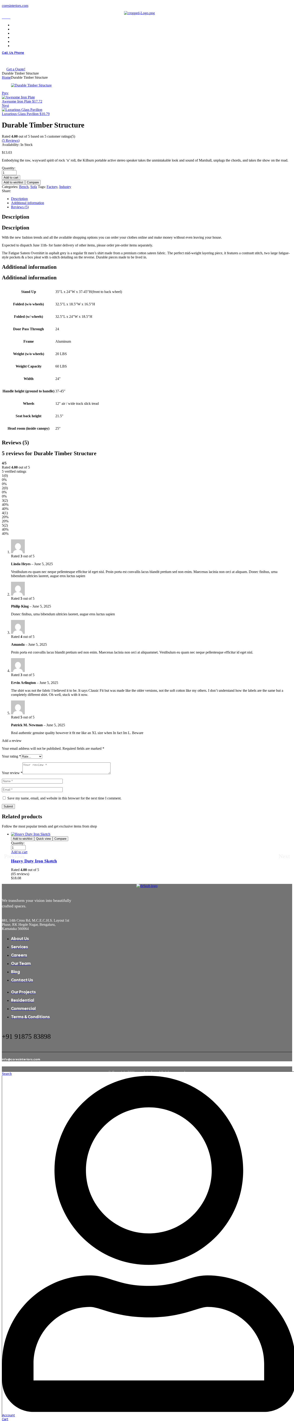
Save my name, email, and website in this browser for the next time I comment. (64, 798)
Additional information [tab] (29, 267)
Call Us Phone (13, 53)
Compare (33, 182)
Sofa (33, 187)
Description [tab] (15, 217)
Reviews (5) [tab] (15, 443)
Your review (12, 773)
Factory (52, 187)
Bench (23, 187)
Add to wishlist (13, 182)
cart (5, 1419)
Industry (65, 187)
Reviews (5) (20, 207)
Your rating (11, 756)
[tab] (151, 199)
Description (19, 199)
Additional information (27, 203)
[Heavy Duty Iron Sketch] (30, 834)
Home (6, 77)
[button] (19, 852)
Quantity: (8, 168)
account (8, 1415)
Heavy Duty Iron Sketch (34, 861)
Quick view (43, 838)
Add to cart (11, 177)
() (11, 140)
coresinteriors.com (15, 6)
